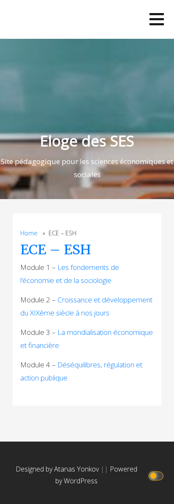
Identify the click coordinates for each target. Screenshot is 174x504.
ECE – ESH (55, 249)
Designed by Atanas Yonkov (58, 469)
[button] (157, 19)
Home (29, 233)
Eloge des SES (87, 141)
